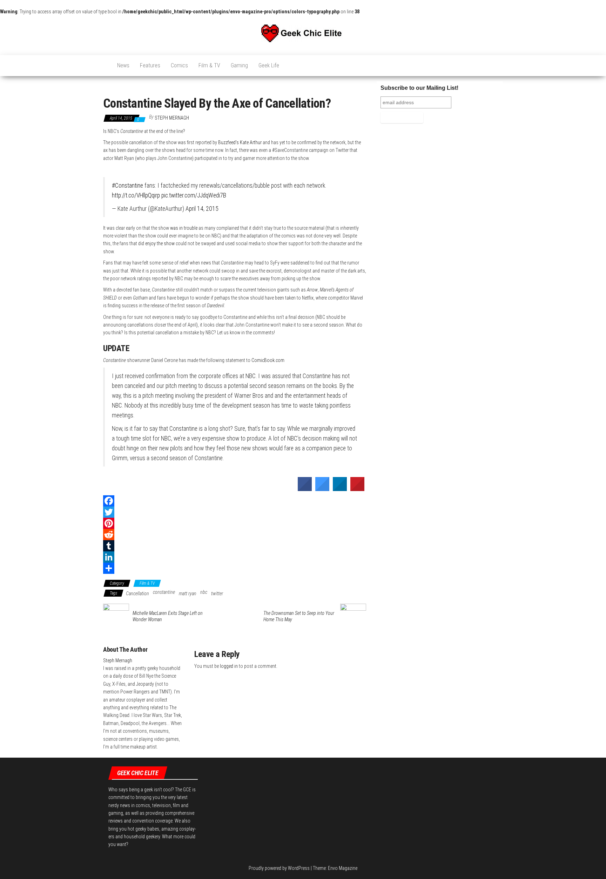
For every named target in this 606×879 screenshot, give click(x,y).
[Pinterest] (234, 523)
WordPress (299, 868)
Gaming (239, 65)
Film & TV (209, 65)
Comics (179, 65)
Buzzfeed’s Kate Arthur (240, 142)
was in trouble (183, 228)
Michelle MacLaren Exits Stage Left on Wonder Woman (168, 616)
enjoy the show (160, 243)
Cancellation (137, 593)
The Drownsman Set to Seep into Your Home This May (298, 616)
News (123, 65)
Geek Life (268, 65)
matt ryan (187, 593)
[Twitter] (234, 512)
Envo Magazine (342, 868)
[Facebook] (234, 500)
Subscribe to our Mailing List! (419, 88)
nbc (203, 592)
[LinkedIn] (234, 557)
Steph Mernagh (172, 118)
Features (150, 65)
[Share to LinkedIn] (340, 488)
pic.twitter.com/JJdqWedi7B (193, 195)
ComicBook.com (267, 360)
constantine (164, 592)
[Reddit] (234, 534)
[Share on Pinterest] (357, 488)
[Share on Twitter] (322, 488)
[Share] (234, 568)
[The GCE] (105, 62)
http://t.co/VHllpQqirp (136, 195)
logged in (229, 666)
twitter (217, 593)
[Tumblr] (234, 545)
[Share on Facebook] (305, 488)
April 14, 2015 (202, 208)
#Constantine (127, 185)
